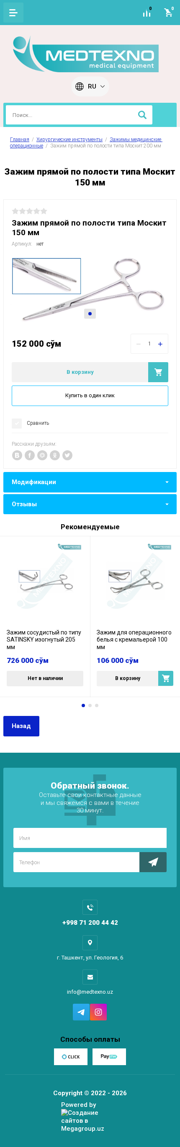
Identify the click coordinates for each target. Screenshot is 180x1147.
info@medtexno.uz (90, 992)
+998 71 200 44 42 (90, 922)
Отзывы (24, 504)
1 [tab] (90, 313)
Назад (21, 726)
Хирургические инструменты (69, 139)
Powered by (78, 1105)
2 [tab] (90, 705)
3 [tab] (96, 705)
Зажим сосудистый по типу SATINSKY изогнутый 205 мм (44, 639)
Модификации (34, 482)
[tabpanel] (90, 289)
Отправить (153, 862)
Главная (19, 139)
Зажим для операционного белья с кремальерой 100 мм (134, 639)
